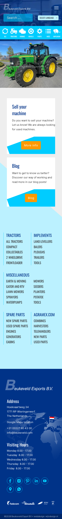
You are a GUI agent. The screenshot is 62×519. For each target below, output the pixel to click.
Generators (13, 336)
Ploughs (39, 252)
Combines (40, 320)
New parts (40, 336)
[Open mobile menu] (56, 7)
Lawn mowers (15, 291)
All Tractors (14, 241)
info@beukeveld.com (20, 432)
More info (31, 145)
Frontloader (14, 262)
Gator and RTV (15, 286)
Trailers (39, 257)
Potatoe (38, 297)
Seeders (38, 286)
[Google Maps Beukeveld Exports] (10, 490)
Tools (37, 262)
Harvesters (41, 326)
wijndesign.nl (51, 516)
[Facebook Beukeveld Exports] (10, 481)
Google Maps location (20, 422)
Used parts (41, 342)
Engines (11, 331)
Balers (38, 247)
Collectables (14, 252)
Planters (39, 291)
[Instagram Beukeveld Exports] (19, 481)
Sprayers (12, 297)
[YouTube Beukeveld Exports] (44, 481)
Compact (11, 247)
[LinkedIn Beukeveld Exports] (36, 481)
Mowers (39, 281)
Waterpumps (14, 302)
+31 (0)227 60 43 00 (19, 428)
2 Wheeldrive (14, 257)
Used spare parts (17, 326)
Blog (31, 198)
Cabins (10, 342)
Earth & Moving (16, 281)
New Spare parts (16, 320)
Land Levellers (43, 241)
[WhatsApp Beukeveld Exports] (19, 490)
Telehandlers (42, 331)
